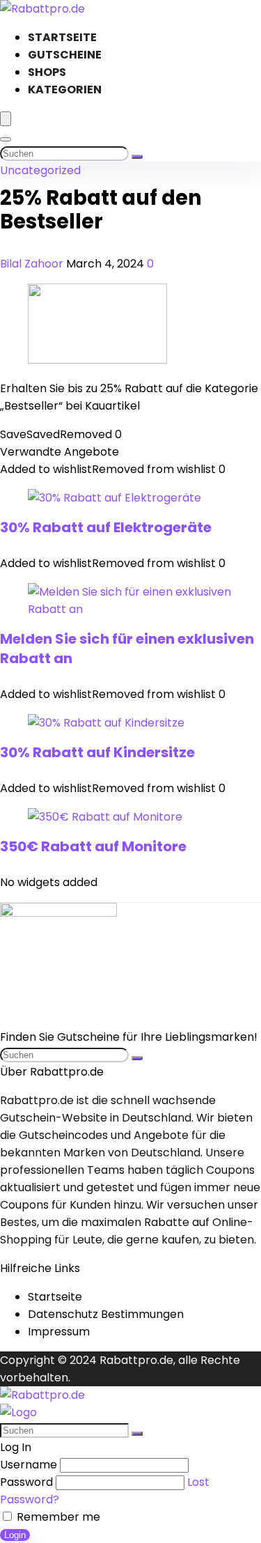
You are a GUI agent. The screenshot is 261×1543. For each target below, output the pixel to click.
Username (28, 1465)
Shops (47, 72)
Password (26, 1482)
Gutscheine (65, 55)
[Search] (5, 139)
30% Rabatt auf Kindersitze (97, 752)
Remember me (57, 1517)
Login (15, 1535)
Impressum (59, 1332)
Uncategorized (40, 170)
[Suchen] (137, 157)
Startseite (62, 37)
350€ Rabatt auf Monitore (93, 846)
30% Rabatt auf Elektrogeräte (106, 527)
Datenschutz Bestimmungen (106, 1314)
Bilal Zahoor (33, 264)
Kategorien (65, 90)
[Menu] (5, 118)
